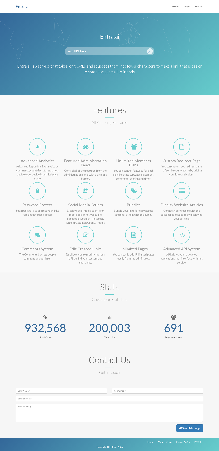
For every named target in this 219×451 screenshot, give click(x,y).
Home (175, 6)
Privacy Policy (183, 442)
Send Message (191, 428)
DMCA (197, 442)
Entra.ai (22, 6)
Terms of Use (165, 442)
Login (187, 6)
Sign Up (199, 6)
